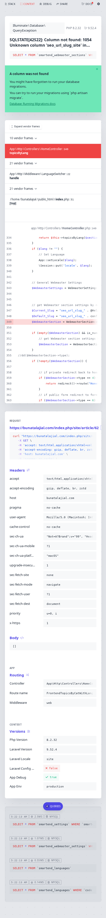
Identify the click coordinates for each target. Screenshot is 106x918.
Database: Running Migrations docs (32, 104)
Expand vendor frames (27, 126)
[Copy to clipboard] (91, 55)
